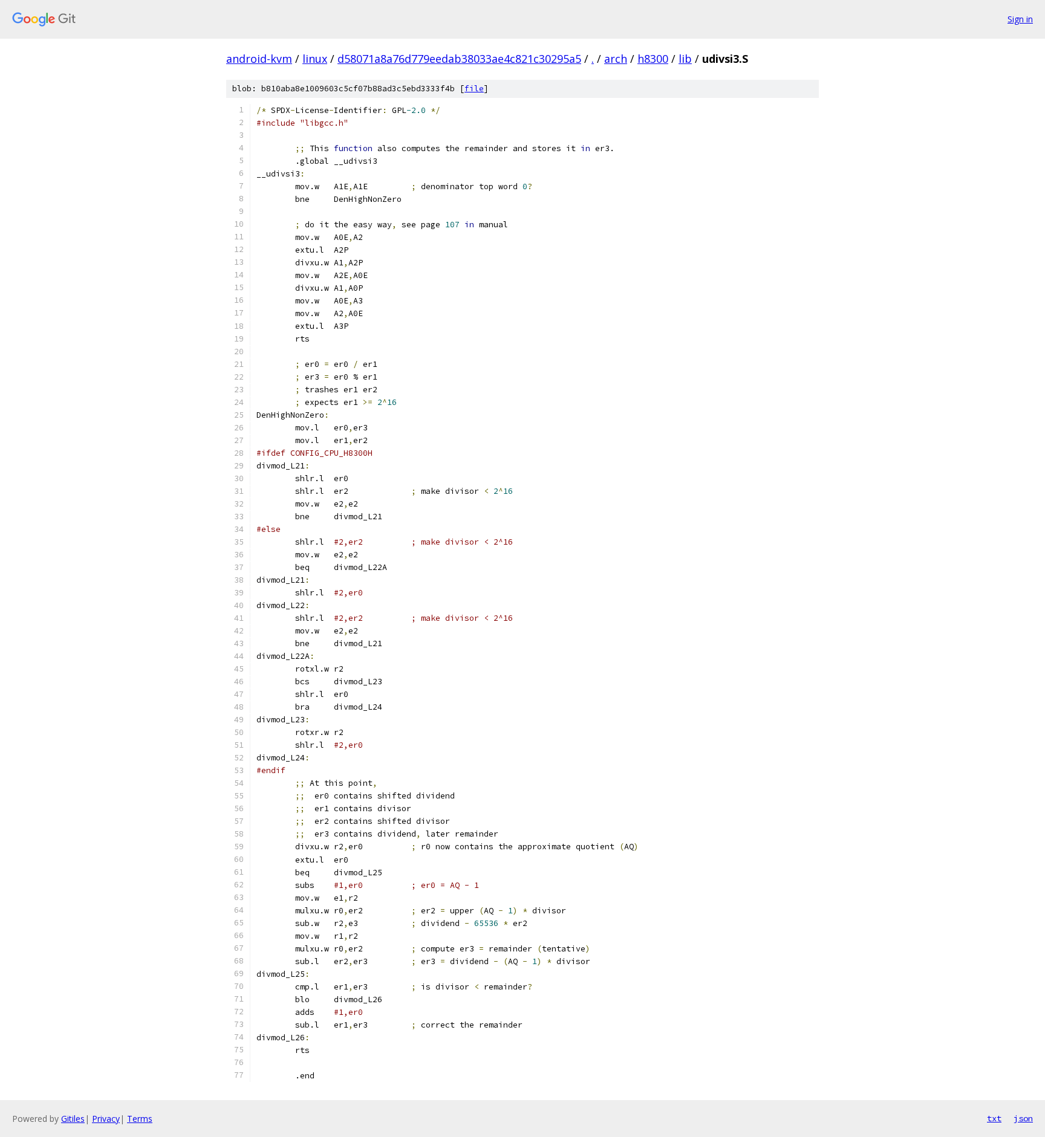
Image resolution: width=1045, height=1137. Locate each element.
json (1023, 1118)
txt (994, 1118)
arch (615, 58)
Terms (139, 1118)
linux (314, 58)
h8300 (652, 58)
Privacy (106, 1118)
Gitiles (73, 1118)
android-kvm (259, 58)
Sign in (1020, 19)
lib (685, 58)
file (474, 88)
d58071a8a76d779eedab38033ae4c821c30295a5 (459, 58)
